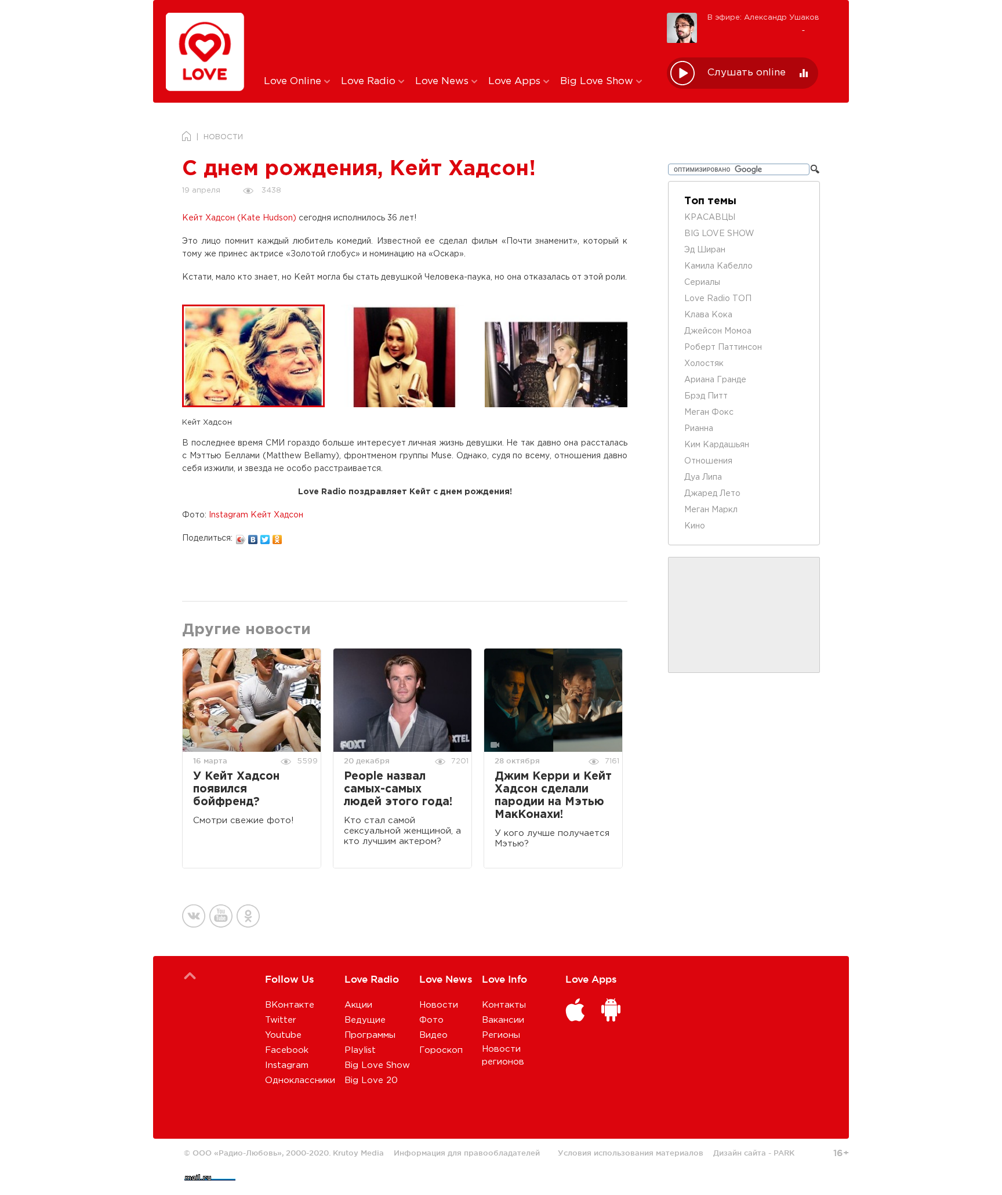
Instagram (286, 1065)
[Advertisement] (456, 36)
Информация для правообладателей (467, 1153)
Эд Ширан (704, 250)
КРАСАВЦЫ (709, 217)
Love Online (294, 81)
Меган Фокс (709, 412)
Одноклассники (300, 1080)
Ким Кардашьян (716, 444)
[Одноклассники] (277, 536)
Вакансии (503, 1020)
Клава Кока (708, 315)
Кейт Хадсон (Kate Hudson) (239, 218)
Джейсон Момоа (718, 331)
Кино (694, 526)
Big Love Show (598, 81)
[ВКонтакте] (253, 536)
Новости (438, 1005)
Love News (443, 81)
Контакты (504, 1005)
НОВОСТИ (223, 137)
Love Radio (369, 81)
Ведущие (365, 1020)
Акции (358, 1005)
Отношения (708, 461)
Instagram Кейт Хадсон (256, 515)
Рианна (698, 428)
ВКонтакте (289, 1005)
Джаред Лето (712, 493)
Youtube (283, 1035)
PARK (784, 1153)
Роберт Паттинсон (723, 347)
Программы (369, 1035)
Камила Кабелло (718, 266)
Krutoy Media (358, 1153)
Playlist (360, 1050)
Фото (431, 1020)
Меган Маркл (711, 509)
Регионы (501, 1035)
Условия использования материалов (630, 1153)
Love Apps (515, 81)
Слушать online (746, 72)
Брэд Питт (706, 396)
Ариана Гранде (715, 379)
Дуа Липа (703, 477)
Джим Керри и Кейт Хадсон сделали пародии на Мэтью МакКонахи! (553, 796)
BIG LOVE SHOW (719, 233)
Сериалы (702, 282)
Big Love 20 (371, 1080)
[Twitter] (265, 536)
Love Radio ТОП (718, 298)
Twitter (280, 1020)
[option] (257, 356)
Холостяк (704, 363)
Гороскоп (441, 1050)
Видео (433, 1035)
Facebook (286, 1050)
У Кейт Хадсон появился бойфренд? (236, 789)
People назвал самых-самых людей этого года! (398, 789)
